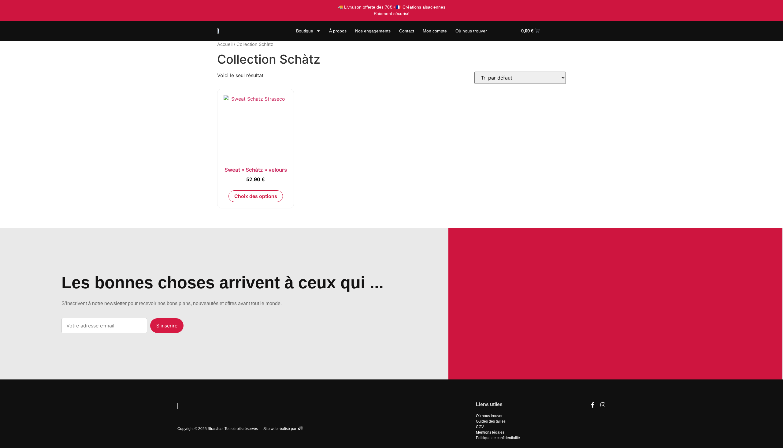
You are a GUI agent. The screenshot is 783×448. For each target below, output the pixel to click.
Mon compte (435, 30)
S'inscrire (166, 326)
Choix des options (255, 196)
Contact (406, 30)
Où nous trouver (471, 30)
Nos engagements (373, 30)
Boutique (304, 30)
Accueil (224, 44)
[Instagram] (603, 405)
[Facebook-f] (593, 405)
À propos (338, 30)
